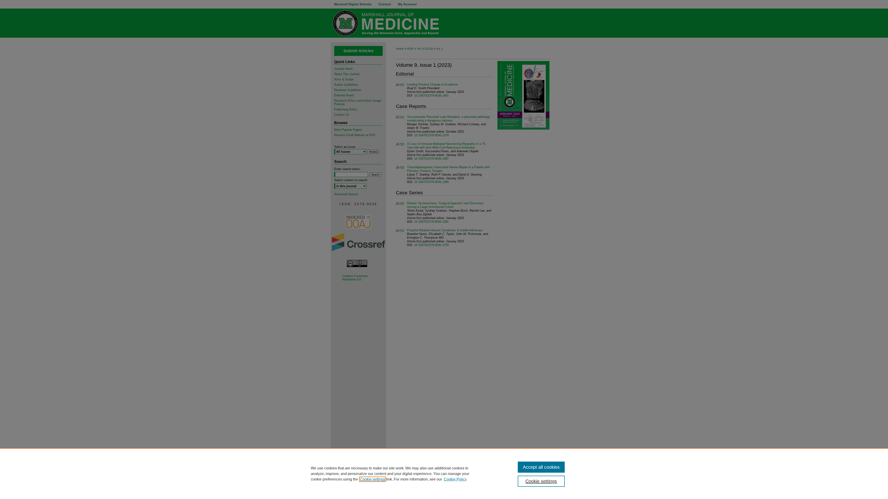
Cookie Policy (455, 479)
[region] (444, 473)
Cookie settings (372, 479)
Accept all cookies (541, 467)
